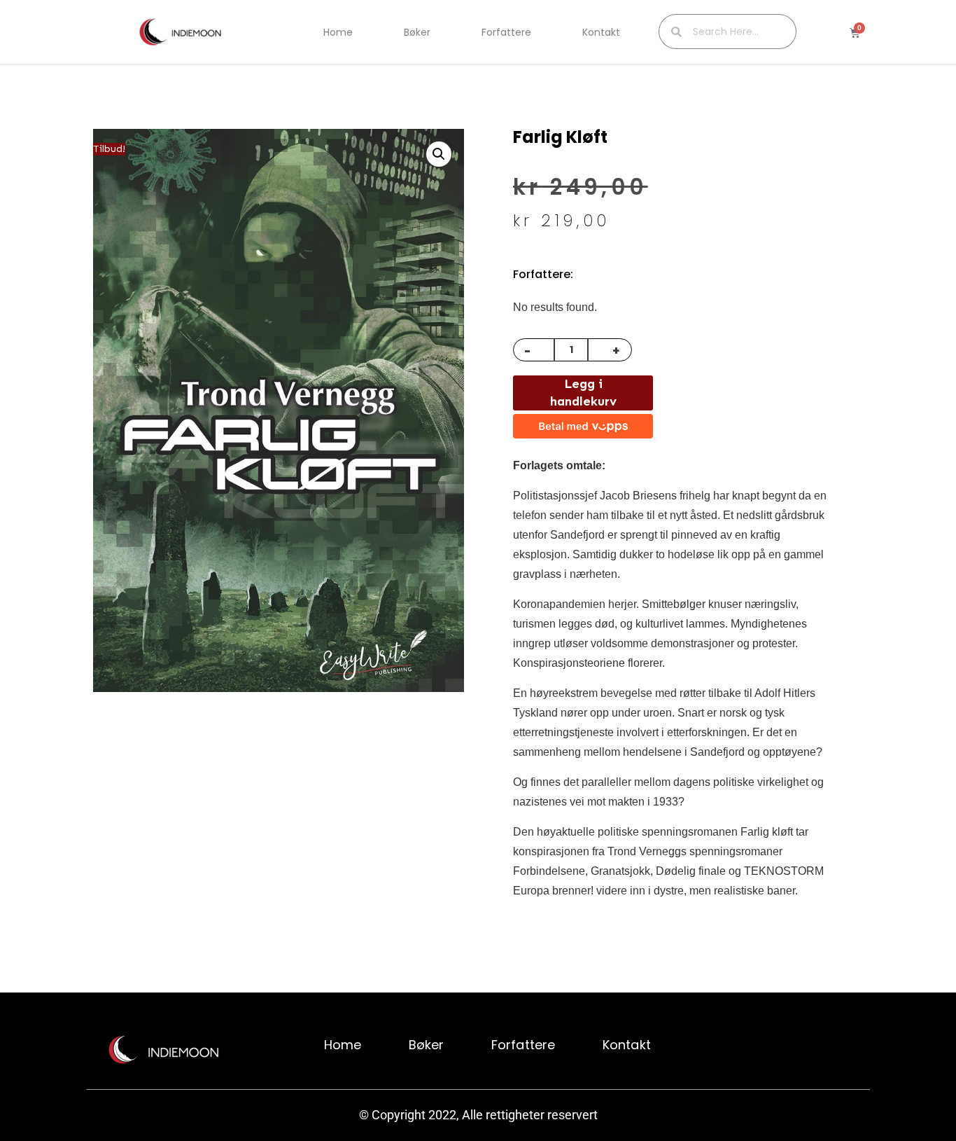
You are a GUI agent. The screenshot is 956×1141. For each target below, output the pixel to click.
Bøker (417, 32)
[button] (438, 154)
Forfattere (506, 32)
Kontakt (601, 32)
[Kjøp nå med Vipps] (583, 426)
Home (338, 32)
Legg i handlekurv (583, 392)
